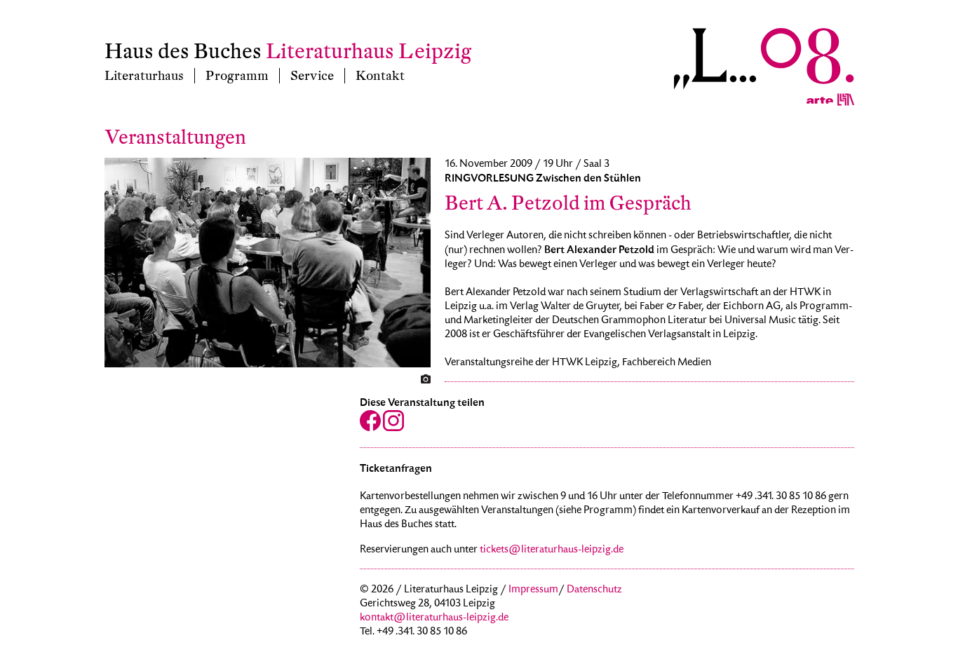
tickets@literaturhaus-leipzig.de (551, 550)
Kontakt (380, 75)
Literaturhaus (144, 75)
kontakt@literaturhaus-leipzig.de (434, 618)
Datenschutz (594, 590)
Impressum (533, 590)
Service (312, 75)
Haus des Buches (183, 51)
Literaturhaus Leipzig (368, 51)
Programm (237, 75)
